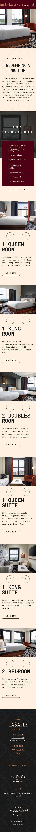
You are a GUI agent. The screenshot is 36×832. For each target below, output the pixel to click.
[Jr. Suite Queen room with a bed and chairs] (18, 642)
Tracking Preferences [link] (18, 811)
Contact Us (18, 750)
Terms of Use (18, 807)
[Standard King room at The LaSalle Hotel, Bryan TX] (18, 299)
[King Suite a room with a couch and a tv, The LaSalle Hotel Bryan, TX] (18, 558)
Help (18, 818)
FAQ (18, 753)
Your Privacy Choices (19, 810)
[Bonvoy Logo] (18, 780)
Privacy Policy (13, 765)
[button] (10, 236)
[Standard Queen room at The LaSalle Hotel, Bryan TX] (18, 215)
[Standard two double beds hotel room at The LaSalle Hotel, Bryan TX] (18, 386)
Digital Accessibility (18, 821)
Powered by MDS (18, 824)
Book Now (11, 272)
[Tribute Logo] (18, 776)
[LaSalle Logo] (18, 730)
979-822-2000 (33, 4)
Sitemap (24, 765)
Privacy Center (18, 815)
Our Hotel (18, 746)
